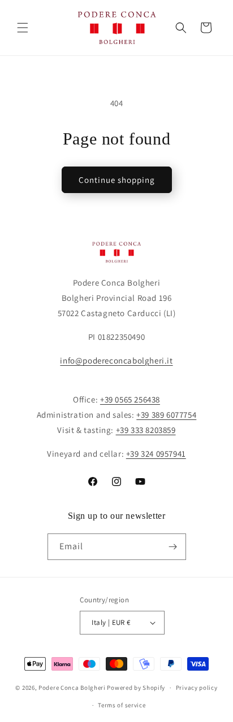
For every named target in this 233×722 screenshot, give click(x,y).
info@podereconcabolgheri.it (116, 360)
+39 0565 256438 (130, 399)
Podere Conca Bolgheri (72, 688)
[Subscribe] (173, 546)
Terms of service (121, 705)
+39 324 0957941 (156, 453)
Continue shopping (117, 179)
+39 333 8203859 (146, 430)
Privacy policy (197, 688)
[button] (22, 27)
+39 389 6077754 (166, 414)
